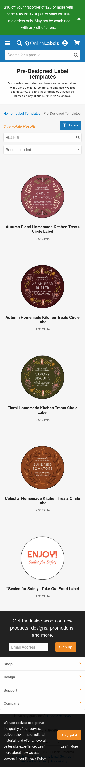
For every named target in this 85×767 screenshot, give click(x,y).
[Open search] (76, 55)
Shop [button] (8, 664)
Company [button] (11, 703)
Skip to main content (17, 24)
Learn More (69, 746)
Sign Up (65, 646)
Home (8, 113)
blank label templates (45, 91)
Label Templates (28, 113)
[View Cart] (77, 43)
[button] (7, 43)
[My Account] (65, 43)
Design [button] (9, 677)
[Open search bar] (19, 43)
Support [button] (10, 690)
